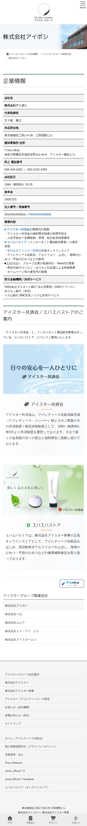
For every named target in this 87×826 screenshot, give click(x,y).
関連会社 (31, 823)
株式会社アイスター (17, 682)
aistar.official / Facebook (19, 779)
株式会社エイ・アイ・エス (22, 631)
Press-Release (13, 762)
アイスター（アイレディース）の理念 (27, 698)
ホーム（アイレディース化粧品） (25, 738)
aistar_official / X (15, 770)
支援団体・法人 (14, 754)
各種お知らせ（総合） (18, 715)
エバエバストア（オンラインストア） (27, 787)
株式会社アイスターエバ (20, 639)
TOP (10, 823)
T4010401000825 (39, 214)
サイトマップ (13, 723)
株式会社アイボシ (16, 605)
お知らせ (76, 823)
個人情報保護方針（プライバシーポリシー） (31, 746)
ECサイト (53, 823)
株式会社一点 (13, 614)
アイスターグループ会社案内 (22, 674)
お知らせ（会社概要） (18, 707)
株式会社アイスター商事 (22, 250)
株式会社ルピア (15, 622)
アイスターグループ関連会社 (25, 595)
